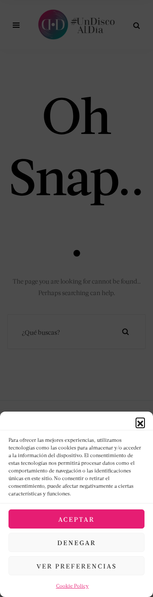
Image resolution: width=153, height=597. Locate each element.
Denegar (76, 542)
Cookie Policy (72, 586)
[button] (140, 422)
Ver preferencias (77, 566)
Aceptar (76, 519)
